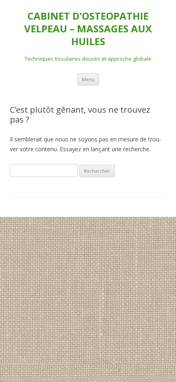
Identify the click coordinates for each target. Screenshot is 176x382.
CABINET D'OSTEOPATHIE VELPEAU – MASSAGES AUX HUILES (88, 29)
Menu (88, 79)
